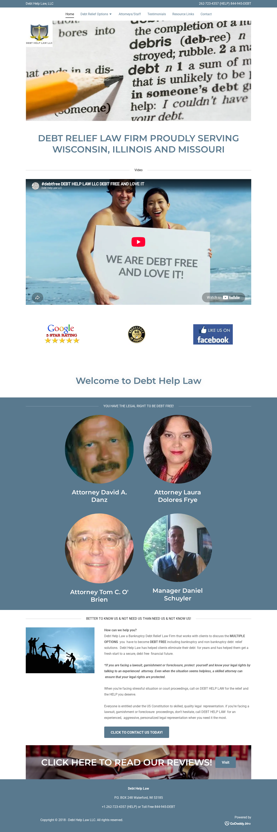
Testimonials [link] (156, 14)
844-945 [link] (236, 3)
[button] (96, 14)
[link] (238, 823)
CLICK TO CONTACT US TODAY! (137, 732)
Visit (225, 762)
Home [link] (69, 14)
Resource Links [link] (183, 14)
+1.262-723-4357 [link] (114, 807)
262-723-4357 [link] (209, 3)
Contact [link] (206, 14)
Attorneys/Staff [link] (130, 14)
